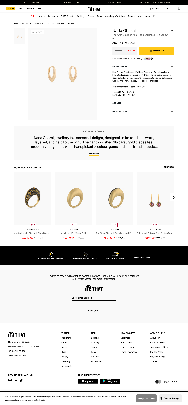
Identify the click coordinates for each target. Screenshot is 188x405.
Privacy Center (84, 278)
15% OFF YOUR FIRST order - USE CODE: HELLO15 (158, 2)
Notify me (158, 50)
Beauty (131, 16)
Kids (155, 16)
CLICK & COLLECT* (115, 2)
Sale (33, 16)
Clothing (80, 16)
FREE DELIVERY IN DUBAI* (29, 2)
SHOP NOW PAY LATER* (72, 2)
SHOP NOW (169, 167)
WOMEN (11, 8)
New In (41, 16)
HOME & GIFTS (34, 8)
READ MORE (94, 153)
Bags (99, 16)
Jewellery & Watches (115, 16)
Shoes (91, 16)
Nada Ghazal (124, 30)
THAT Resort (67, 16)
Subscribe (94, 310)
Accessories (144, 16)
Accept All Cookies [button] (146, 398)
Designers (53, 16)
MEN (21, 8)
